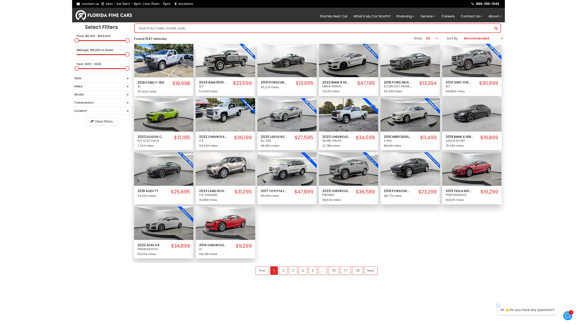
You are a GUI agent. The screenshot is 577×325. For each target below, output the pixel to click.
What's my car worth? (372, 16)
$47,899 (303, 192)
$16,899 (489, 137)
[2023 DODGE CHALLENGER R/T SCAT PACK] (163, 114)
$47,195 (366, 83)
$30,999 (488, 83)
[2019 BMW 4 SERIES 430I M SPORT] (471, 114)
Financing (404, 16)
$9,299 (244, 246)
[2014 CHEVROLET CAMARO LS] (225, 223)
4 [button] (303, 270)
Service (427, 16)
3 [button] (293, 270)
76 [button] (334, 270)
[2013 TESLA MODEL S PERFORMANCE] (471, 169)
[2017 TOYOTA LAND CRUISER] (287, 169)
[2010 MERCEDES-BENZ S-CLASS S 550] (410, 114)
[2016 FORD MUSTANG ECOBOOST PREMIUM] (410, 60)
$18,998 (181, 83)
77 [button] (345, 270)
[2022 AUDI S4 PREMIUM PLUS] (163, 223)
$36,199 (243, 137)
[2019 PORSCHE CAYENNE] (410, 169)
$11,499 (428, 137)
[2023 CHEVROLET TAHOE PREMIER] (348, 169)
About (493, 16)
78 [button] (357, 270)
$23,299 (427, 192)
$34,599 (365, 137)
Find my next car (334, 16)
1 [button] (274, 270)
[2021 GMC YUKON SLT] (471, 60)
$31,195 (182, 137)
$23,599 (242, 83)
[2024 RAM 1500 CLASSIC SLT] (225, 60)
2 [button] (283, 270)
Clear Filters (103, 121)
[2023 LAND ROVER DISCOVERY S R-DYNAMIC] (225, 169)
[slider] (76, 40)
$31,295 (243, 192)
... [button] (323, 270)
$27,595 (304, 137)
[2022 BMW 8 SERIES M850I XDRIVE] (348, 60)
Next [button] (370, 270)
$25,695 (180, 192)
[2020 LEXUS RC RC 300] (287, 114)
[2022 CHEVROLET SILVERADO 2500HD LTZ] (225, 114)
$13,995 (304, 83)
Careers (448, 16)
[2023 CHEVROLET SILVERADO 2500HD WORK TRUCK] (348, 114)
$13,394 (428, 83)
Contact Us (470, 16)
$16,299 (489, 192)
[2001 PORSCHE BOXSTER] (287, 60)
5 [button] (313, 270)
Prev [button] (262, 270)
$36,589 (365, 192)
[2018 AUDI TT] (163, 169)
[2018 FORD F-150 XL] (163, 60)
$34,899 (180, 246)
